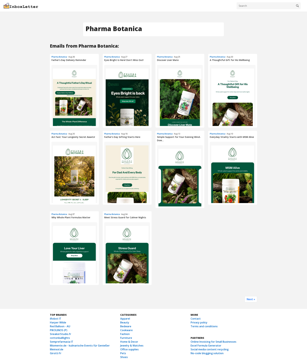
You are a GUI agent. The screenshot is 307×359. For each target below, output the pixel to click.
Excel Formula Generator (206, 345)
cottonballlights (60, 338)
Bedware (125, 326)
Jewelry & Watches (131, 345)
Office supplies (129, 349)
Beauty (124, 322)
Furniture (126, 338)
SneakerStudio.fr (60, 334)
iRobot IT (55, 318)
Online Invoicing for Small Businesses (213, 341)
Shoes (124, 357)
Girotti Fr (55, 353)
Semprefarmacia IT (61, 341)
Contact (196, 318)
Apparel (125, 318)
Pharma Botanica (59, 56)
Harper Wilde (58, 322)
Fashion (125, 334)
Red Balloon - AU (60, 326)
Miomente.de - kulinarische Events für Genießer (80, 345)
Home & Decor (129, 341)
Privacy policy (199, 322)
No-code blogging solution (207, 353)
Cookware (126, 330)
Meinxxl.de (56, 349)
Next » (251, 299)
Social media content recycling (209, 349)
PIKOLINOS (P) (58, 330)
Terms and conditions (204, 326)
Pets (123, 353)
